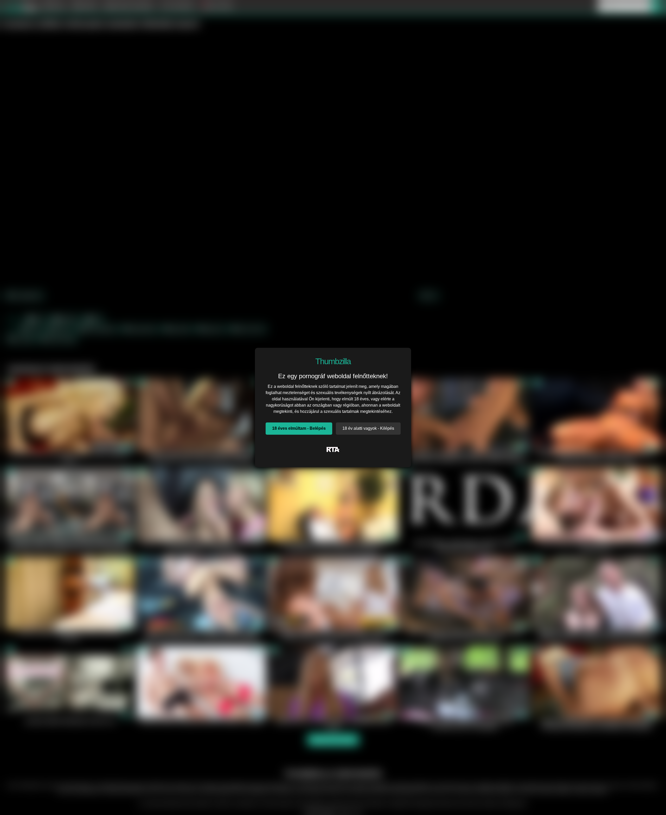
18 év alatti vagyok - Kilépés (368, 428)
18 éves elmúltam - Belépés (299, 428)
